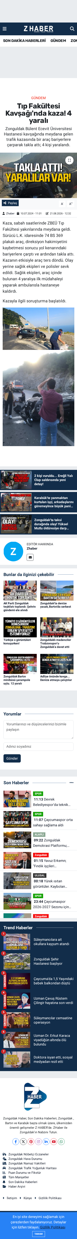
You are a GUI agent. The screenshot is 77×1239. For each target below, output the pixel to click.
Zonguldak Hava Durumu (25, 1159)
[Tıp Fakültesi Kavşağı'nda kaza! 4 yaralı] (38, 175)
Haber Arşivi (16, 1186)
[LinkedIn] (46, 1141)
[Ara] (72, 29)
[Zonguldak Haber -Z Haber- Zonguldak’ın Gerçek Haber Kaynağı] (38, 29)
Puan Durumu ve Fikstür (24, 1173)
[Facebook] (15, 1141)
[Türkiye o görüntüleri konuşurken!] (20, 627)
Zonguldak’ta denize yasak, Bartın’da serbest (55, 605)
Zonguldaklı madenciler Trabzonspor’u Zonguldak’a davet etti (55, 643)
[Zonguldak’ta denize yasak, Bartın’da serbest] (57, 590)
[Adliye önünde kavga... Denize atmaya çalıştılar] (57, 664)
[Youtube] (53, 1141)
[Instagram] (38, 1141)
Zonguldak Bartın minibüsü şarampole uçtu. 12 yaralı (16, 680)
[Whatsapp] (61, 1141)
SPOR (38, 793)
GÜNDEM (58, 40)
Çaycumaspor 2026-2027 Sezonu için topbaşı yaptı (51, 904)
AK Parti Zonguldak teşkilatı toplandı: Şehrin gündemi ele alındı (19, 607)
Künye (28, 1198)
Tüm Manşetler (18, 1177)
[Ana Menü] (5, 29)
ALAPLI (39, 834)
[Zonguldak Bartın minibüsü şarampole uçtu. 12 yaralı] (20, 664)
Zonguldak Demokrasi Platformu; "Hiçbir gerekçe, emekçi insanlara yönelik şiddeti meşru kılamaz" (51, 843)
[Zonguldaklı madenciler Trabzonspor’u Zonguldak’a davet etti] (57, 627)
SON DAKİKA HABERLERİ (24, 40)
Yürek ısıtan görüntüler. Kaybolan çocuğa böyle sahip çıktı (51, 884)
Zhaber (10, 213)
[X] (23, 1141)
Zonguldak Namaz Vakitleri (27, 1163)
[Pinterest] (31, 1141)
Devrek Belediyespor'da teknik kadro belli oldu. (50, 802)
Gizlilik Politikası (50, 1198)
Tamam (38, 1234)
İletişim (12, 1198)
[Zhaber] (13, 551)
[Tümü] (72, 782)
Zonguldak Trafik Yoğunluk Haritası (32, 1168)
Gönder (12, 758)
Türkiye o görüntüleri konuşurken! (17, 641)
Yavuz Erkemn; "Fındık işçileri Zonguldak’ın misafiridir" (51, 864)
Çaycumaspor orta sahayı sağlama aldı (53, 822)
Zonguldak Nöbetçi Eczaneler (28, 1154)
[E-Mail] (30, 557)
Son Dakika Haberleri (22, 1182)
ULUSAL (40, 875)
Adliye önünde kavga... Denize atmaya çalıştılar (56, 678)
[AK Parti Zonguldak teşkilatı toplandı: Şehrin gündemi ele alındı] (20, 590)
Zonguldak (41, 854)
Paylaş (12, 203)
